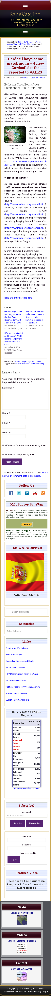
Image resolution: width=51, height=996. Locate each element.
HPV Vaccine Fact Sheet (16, 680)
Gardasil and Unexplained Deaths (20, 661)
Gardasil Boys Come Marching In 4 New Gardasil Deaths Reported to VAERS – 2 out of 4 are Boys (13, 317)
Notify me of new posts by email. (19, 454)
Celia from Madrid (26, 595)
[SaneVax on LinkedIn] (25, 494)
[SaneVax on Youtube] (33, 494)
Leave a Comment (38, 78)
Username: (26, 836)
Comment (8, 388)
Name (6, 413)
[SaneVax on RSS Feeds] (41, 494)
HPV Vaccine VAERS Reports (26, 713)
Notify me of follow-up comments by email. (24, 445)
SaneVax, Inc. (25, 14)
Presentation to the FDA (16, 693)
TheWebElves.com (10, 992)
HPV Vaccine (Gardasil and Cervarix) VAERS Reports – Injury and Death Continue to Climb (13, 339)
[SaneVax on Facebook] (11, 494)
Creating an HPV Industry (17, 648)
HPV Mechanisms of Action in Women (22, 674)
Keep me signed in (28, 853)
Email (6, 423)
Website (6, 432)
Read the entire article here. (18, 297)
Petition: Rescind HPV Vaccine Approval (23, 687)
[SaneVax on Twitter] (17, 494)
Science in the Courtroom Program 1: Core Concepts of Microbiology (27, 884)
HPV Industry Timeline (15, 667)
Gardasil (33, 364)
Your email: (26, 812)
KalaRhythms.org (33, 992)
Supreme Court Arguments (17, 700)
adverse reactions (22, 364)
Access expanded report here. (27, 788)
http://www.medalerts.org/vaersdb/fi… (25, 204)
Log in (45, 992)
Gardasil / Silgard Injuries (24, 361)
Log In (14, 859)
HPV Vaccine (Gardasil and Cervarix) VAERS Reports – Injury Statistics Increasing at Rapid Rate (35, 317)
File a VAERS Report (14, 654)
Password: (26, 845)
